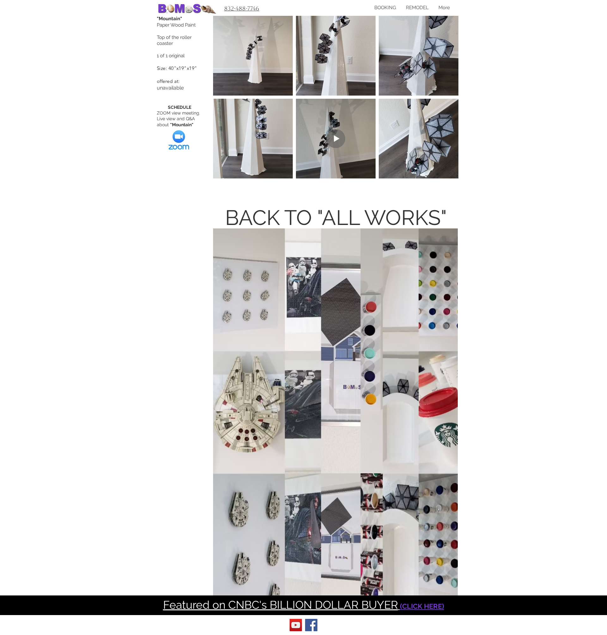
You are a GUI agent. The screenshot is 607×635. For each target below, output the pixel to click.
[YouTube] (296, 625)
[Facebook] (311, 625)
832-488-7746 (241, 8)
